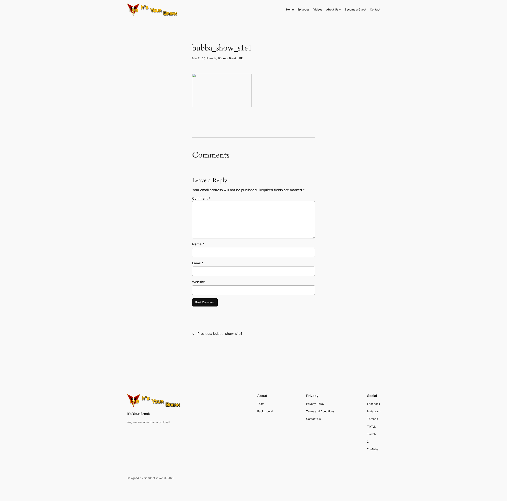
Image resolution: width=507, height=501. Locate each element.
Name (198, 244)
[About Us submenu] (340, 9)
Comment (201, 198)
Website (198, 282)
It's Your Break (138, 414)
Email (197, 263)
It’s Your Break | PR (230, 58)
